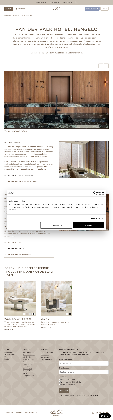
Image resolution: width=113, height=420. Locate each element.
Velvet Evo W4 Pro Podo (18, 319)
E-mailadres (64, 368)
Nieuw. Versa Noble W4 (27, 370)
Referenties (15, 15)
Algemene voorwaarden (13, 412)
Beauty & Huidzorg (68, 379)
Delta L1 (45, 319)
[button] (56, 2)
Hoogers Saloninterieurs (70, 53)
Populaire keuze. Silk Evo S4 (29, 356)
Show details (95, 218)
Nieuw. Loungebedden (28, 375)
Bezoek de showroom (45, 356)
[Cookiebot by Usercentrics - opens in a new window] (95, 193)
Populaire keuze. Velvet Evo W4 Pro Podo (29, 364)
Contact (104, 8)
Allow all (88, 225)
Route (6, 359)
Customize (55, 225)
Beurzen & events (47, 352)
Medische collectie (92, 8)
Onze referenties (47, 359)
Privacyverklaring (31, 412)
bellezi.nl (7, 15)
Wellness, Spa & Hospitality (71, 382)
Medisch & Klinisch (68, 384)
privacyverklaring (93, 395)
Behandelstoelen (29, 352)
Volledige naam (66, 359)
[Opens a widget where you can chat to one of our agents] (105, 416)
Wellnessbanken (28, 359)
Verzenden (64, 391)
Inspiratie (44, 362)
